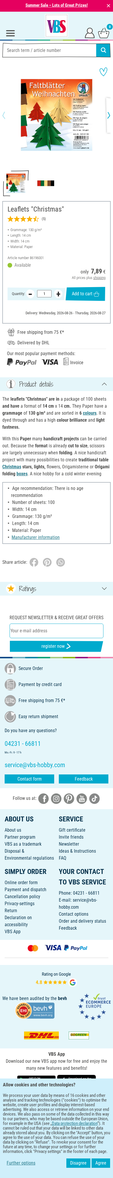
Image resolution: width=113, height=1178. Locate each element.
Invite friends (71, 837)
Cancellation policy (22, 896)
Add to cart (82, 293)
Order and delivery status (82, 921)
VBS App (13, 931)
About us (13, 830)
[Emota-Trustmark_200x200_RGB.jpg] (94, 1006)
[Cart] (104, 33)
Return (11, 910)
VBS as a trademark (23, 844)
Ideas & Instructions (77, 851)
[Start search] (103, 50)
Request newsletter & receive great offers (56, 617)
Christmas (11, 467)
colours (89, 413)
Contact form (29, 779)
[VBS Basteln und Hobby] (56, 25)
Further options (21, 1163)
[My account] (90, 33)
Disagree (78, 1163)
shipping (99, 277)
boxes (22, 474)
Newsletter (69, 844)
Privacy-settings (19, 903)
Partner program (20, 837)
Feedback (84, 779)
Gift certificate (72, 830)
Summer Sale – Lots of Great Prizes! (56, 5)
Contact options (73, 914)
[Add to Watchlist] (103, 71)
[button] (8, 115)
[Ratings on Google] (56, 979)
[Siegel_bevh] (34, 1010)
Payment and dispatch (25, 889)
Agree (100, 1163)
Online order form (21, 882)
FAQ (62, 858)
